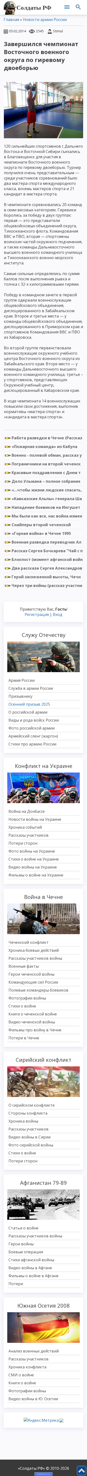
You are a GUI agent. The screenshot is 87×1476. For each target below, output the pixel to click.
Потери (15, 1283)
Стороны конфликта (27, 1113)
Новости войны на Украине (34, 819)
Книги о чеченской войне (32, 1014)
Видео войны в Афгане (30, 1267)
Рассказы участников (28, 835)
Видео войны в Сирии (29, 1137)
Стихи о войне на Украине (33, 859)
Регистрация (37, 614)
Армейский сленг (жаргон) (33, 736)
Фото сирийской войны (30, 1145)
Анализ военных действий (33, 1351)
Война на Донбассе (26, 811)
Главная (11, 19)
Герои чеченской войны (31, 974)
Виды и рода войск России (33, 720)
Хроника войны (23, 1121)
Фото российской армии (31, 728)
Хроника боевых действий (33, 950)
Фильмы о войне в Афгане (33, 1275)
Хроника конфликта (27, 1367)
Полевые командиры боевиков (38, 990)
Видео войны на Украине (32, 867)
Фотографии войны (27, 998)
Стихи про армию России (32, 744)
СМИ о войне (21, 1375)
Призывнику (20, 696)
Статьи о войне (23, 1228)
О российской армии (27, 712)
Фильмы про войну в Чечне (34, 1030)
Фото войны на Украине (31, 851)
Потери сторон (22, 843)
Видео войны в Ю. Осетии (33, 1398)
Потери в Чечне (23, 1038)
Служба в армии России (30, 688)
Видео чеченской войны (31, 1022)
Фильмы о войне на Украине (35, 875)
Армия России (21, 680)
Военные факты (23, 966)
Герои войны (21, 1244)
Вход (57, 614)
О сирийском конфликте (31, 1105)
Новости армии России (45, 19)
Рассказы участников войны (35, 958)
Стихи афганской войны (31, 1259)
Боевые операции (25, 1252)
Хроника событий (25, 827)
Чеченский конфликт (28, 942)
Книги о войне (22, 1383)
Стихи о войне (22, 1006)
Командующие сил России (33, 982)
